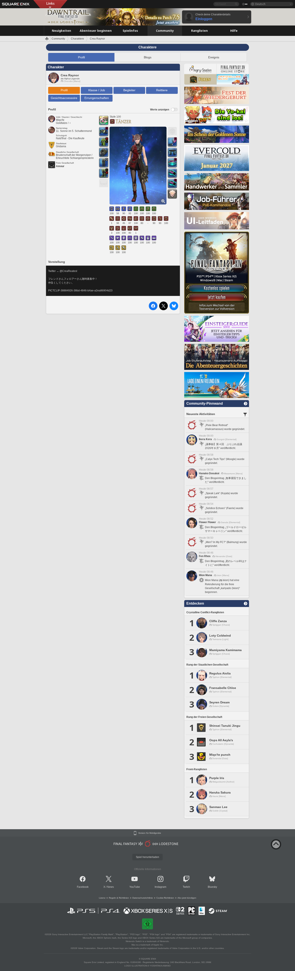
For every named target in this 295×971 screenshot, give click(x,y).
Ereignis (213, 57)
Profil (81, 57)
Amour (60, 166)
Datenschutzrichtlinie (142, 898)
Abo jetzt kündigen (187, 898)
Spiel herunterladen (147, 857)
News (110, 886)
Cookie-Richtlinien (165, 898)
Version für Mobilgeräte (149, 833)
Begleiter (129, 90)
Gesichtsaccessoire (64, 98)
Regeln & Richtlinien (119, 898)
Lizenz (102, 898)
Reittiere (162, 90)
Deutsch (260, 4)
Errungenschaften (96, 98)
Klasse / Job (96, 90)
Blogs (147, 57)
